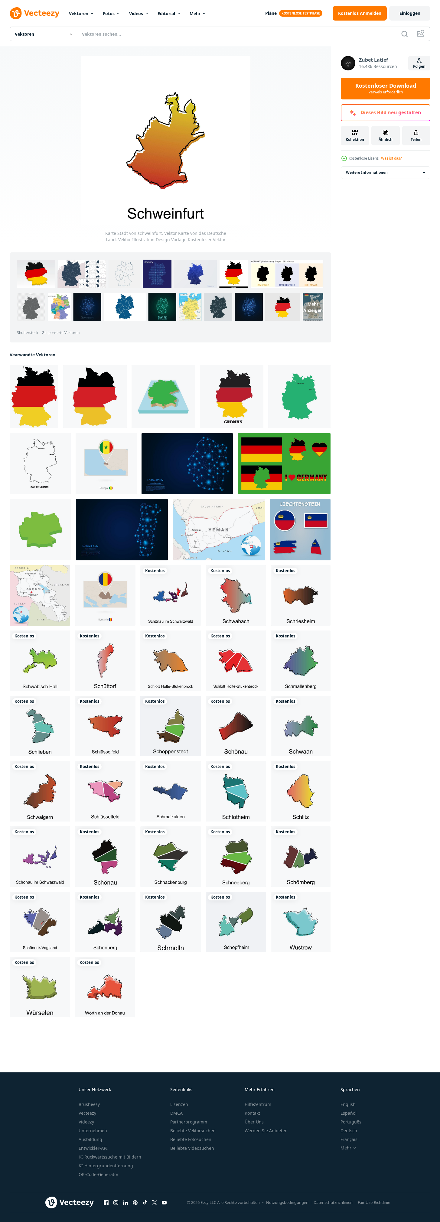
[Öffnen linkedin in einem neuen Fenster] (125, 1202)
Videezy (86, 1122)
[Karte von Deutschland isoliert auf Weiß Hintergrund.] (34, 396)
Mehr (195, 13)
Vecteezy (87, 1113)
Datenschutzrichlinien (333, 1202)
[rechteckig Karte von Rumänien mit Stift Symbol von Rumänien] (105, 595)
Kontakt (252, 1113)
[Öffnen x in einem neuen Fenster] (154, 1202)
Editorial (166, 13)
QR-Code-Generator (99, 1174)
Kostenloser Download (385, 88)
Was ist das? (391, 158)
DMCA (176, 1113)
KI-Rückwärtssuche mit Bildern (110, 1157)
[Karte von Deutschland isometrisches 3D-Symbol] (40, 529)
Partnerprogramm (188, 1122)
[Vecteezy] (34, 13)
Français (349, 1139)
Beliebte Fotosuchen (190, 1139)
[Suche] (404, 33)
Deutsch (349, 1130)
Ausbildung (90, 1139)
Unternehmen (93, 1130)
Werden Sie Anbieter (266, 1130)
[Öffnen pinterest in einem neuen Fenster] (135, 1202)
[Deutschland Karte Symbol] (231, 396)
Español (349, 1113)
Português (351, 1122)
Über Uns (254, 1122)
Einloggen (409, 13)
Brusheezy (89, 1104)
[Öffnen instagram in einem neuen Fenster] (115, 1202)
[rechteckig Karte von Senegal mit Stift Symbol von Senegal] (106, 463)
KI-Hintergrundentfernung (106, 1166)
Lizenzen (179, 1104)
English (348, 1104)
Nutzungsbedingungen (287, 1202)
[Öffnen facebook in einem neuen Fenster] (106, 1202)
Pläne (271, 13)
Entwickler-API (93, 1148)
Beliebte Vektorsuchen (193, 1130)
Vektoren (78, 13)
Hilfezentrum (258, 1104)
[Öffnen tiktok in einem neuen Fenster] (144, 1202)
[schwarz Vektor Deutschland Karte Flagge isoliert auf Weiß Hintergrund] (95, 396)
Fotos (109, 13)
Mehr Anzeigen (313, 307)
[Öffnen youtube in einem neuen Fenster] (164, 1202)
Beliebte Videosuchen (192, 1148)
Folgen (419, 66)
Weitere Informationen (367, 172)
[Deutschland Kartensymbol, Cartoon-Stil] (163, 396)
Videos (136, 13)
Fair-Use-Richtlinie (374, 1202)
